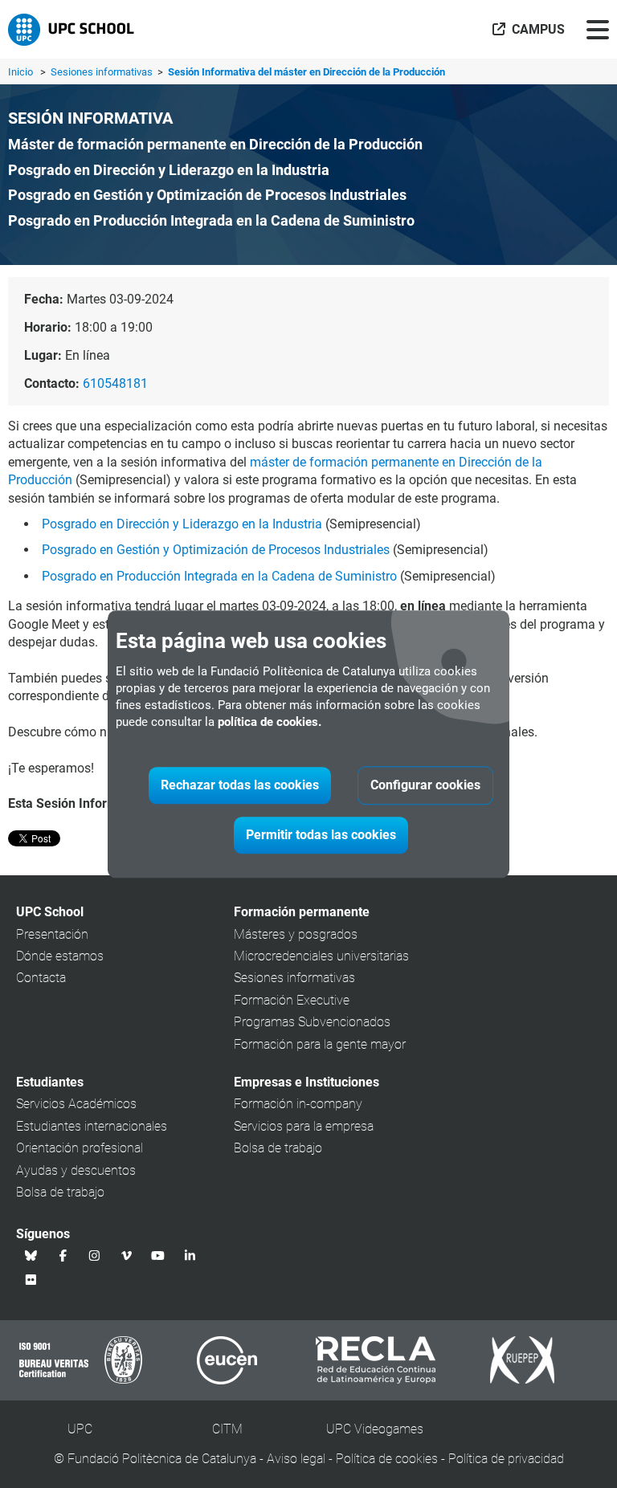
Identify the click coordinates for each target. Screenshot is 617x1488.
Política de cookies (387, 1458)
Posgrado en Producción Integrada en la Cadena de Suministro (219, 576)
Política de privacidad (506, 1458)
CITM (227, 1429)
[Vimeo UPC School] (127, 1256)
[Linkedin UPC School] (190, 1256)
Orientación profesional (79, 1148)
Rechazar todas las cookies (240, 785)
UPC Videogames (374, 1429)
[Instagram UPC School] (95, 1256)
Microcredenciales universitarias (321, 956)
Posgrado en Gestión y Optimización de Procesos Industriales (216, 549)
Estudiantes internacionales (91, 1126)
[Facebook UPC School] (63, 1256)
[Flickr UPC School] (31, 1280)
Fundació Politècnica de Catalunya (161, 1458)
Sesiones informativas (103, 72)
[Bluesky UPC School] (31, 1256)
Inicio (20, 72)
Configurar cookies (425, 785)
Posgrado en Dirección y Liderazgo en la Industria (182, 524)
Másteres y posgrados (296, 934)
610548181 (115, 383)
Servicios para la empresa (304, 1126)
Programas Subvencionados (312, 1021)
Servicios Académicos (76, 1103)
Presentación (52, 934)
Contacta (41, 977)
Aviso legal (296, 1458)
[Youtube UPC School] (158, 1256)
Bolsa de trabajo (60, 1192)
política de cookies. (269, 722)
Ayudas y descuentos (76, 1170)
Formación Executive (291, 1000)
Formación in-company (298, 1103)
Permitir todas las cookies (321, 834)
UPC (79, 1429)
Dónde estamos (60, 956)
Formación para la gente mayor (320, 1044)
